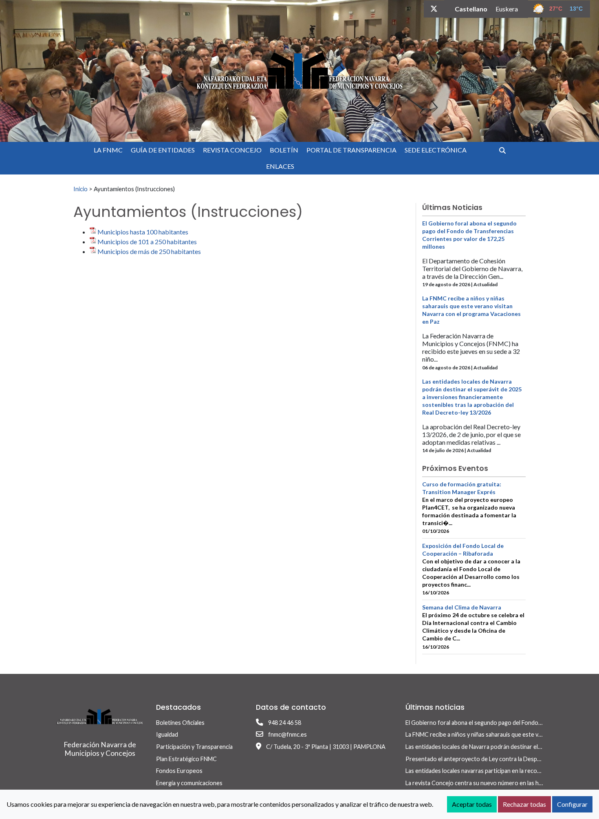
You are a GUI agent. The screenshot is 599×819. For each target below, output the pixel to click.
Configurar (572, 804)
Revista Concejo (232, 150)
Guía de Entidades (163, 150)
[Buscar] (505, 150)
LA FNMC (108, 150)
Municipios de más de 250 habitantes (149, 251)
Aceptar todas (472, 804)
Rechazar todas (524, 804)
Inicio (80, 188)
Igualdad (167, 734)
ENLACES (280, 166)
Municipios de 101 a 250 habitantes (147, 241)
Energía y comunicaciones (189, 782)
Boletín (284, 150)
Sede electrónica (436, 150)
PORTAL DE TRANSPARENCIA (351, 150)
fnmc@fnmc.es (287, 734)
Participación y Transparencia (194, 746)
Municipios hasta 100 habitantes (142, 232)
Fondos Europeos (179, 770)
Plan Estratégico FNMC (186, 758)
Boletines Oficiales (180, 722)
